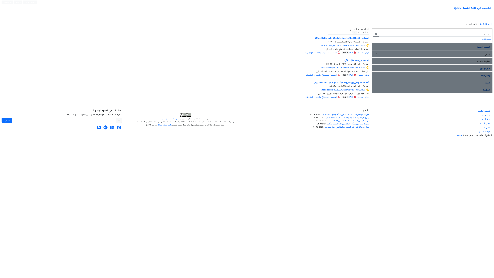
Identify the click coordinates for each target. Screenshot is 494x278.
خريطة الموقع (484, 131)
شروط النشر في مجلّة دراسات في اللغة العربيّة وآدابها (348, 123)
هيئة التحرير (485, 119)
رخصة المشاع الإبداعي (169, 118)
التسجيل (18, 2)
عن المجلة (486, 115)
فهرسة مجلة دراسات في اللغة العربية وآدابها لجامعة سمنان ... (344, 114)
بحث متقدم (486, 38)
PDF (348, 52)
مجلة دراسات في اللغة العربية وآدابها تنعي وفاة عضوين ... (346, 126)
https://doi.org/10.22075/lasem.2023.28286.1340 (342, 45)
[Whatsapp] (119, 128)
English (6, 2)
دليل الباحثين (485, 68)
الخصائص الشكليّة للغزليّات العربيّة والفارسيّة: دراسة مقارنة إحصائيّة (342, 38)
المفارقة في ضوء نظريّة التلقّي (357, 60)
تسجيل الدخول (29, 2)
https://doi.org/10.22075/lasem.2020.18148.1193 (342, 89)
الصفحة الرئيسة (486, 24)
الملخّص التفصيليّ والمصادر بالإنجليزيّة (321, 52)
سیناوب (459, 135)
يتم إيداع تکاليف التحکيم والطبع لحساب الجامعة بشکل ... (346, 117)
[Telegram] (105, 128)
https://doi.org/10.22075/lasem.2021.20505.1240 (342, 67)
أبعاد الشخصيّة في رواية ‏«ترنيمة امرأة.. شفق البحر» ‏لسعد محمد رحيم (342, 82)
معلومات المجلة (483, 61)
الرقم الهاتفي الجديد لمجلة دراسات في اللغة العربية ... (348, 120)
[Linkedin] (112, 128)
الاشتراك (6, 120)
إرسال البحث (485, 75)
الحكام (487, 82)
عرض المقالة (363, 52)
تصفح (487, 54)
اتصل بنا (486, 89)
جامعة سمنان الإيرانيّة (165, 124)
